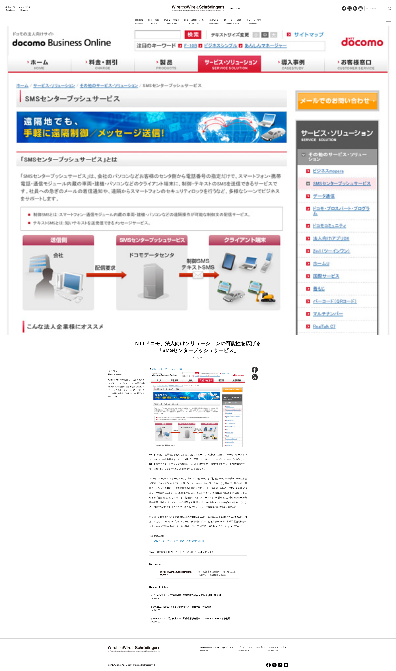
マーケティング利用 (277, 648)
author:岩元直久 (206, 552)
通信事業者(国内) (165, 552)
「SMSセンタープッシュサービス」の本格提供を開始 (177, 541)
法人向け (191, 552)
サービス (180, 552)
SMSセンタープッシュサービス (166, 369)
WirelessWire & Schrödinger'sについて (217, 648)
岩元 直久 (113, 371)
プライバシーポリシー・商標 (252, 648)
